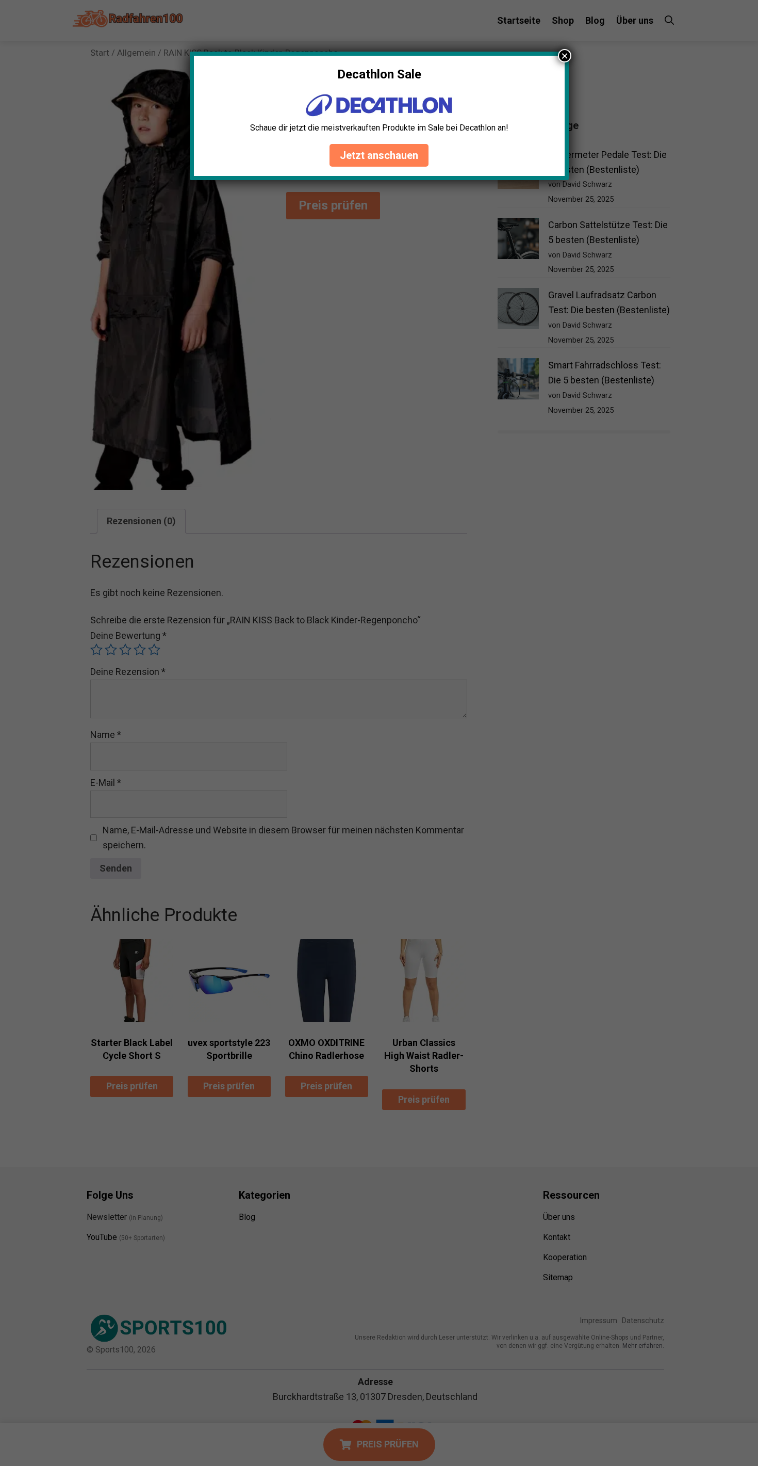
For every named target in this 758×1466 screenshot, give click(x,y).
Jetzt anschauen (379, 155)
